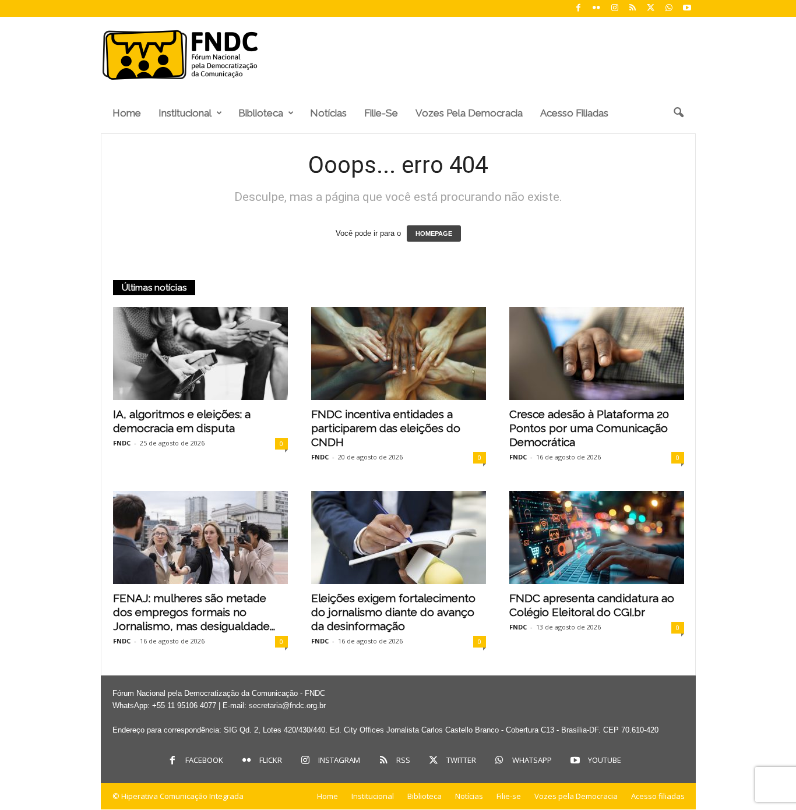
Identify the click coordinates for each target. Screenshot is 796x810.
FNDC (122, 442)
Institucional (185, 113)
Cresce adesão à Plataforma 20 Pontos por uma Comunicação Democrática (589, 428)
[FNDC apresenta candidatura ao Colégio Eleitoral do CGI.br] (596, 537)
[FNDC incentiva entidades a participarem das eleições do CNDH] (398, 353)
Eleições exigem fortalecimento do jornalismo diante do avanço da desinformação (393, 612)
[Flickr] (597, 8)
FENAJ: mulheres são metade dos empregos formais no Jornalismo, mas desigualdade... (194, 612)
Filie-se (381, 113)
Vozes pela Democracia (469, 113)
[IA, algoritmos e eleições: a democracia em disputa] (200, 353)
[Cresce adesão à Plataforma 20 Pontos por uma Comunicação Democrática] (596, 353)
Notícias (328, 113)
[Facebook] (579, 8)
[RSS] (633, 8)
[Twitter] (651, 8)
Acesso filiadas (574, 113)
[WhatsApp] (669, 8)
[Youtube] (687, 8)
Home (126, 113)
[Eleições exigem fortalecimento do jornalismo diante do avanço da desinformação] (398, 537)
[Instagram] (615, 8)
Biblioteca (260, 113)
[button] (678, 113)
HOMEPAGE (433, 233)
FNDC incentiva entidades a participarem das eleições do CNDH (385, 428)
